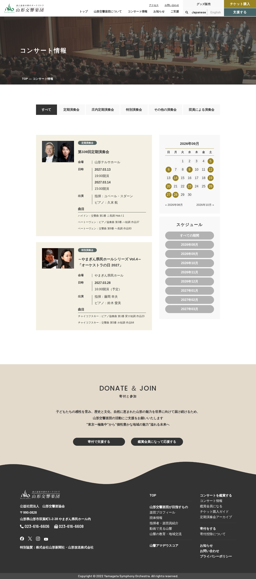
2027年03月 (189, 309)
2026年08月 (189, 244)
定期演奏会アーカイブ (216, 517)
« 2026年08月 (174, 204)
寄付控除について (213, 534)
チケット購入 (240, 4)
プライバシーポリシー (216, 556)
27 (168, 194)
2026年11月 (189, 272)
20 (168, 186)
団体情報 (156, 517)
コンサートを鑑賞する (216, 495)
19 (210, 178)
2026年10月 (189, 263)
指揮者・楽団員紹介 (164, 523)
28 (175, 194)
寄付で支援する (99, 441)
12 (210, 169)
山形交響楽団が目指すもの (169, 507)
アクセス (154, 5)
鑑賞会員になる (211, 506)
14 (175, 178)
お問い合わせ (172, 5)
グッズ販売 (204, 4)
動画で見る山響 (161, 528)
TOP (25, 78)
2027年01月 (189, 290)
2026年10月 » (205, 204)
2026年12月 (189, 281)
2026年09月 (189, 254)
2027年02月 (189, 299)
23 (189, 186)
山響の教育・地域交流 (166, 534)
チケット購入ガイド (214, 511)
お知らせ (159, 11)
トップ (83, 11)
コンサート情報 (211, 500)
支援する (240, 12)
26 (210, 186)
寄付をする (208, 528)
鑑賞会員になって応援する (157, 441)
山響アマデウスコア (164, 545)
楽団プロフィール (162, 512)
